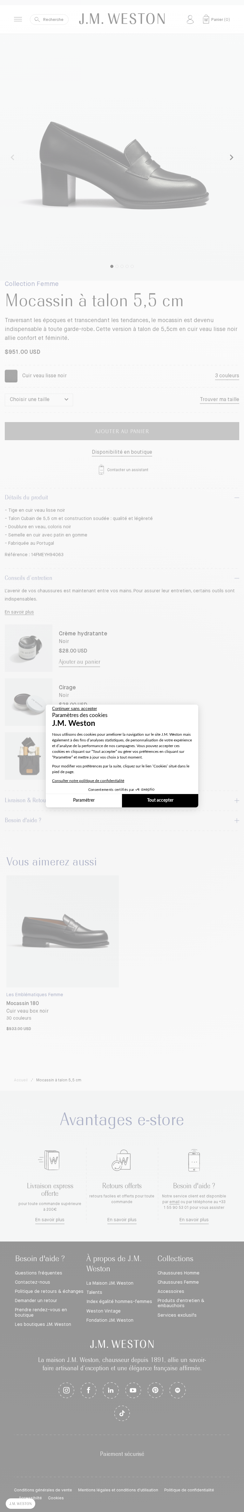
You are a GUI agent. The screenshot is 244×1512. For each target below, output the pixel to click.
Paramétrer (84, 800)
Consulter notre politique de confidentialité (88, 781)
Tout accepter (160, 800)
